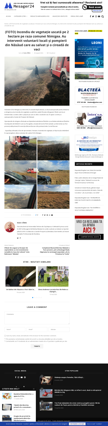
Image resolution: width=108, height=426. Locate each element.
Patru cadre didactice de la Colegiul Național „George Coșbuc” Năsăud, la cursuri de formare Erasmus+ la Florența (89, 180)
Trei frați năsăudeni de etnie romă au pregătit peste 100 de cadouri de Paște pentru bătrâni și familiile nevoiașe (77, 404)
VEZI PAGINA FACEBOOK (89, 107)
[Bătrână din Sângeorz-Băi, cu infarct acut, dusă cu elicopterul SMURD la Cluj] (46, 393)
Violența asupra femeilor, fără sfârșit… (69, 377)
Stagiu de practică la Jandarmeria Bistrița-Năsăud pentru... (22, 418)
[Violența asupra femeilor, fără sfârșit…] (46, 380)
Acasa (8, 16)
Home (6, 24)
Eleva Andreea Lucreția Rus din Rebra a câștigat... (53, 290)
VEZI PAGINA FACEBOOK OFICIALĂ (89, 81)
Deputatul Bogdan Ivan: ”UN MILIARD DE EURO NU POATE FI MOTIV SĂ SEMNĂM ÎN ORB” (87, 200)
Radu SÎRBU (27, 53)
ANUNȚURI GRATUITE (60, 16)
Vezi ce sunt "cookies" (94, 424)
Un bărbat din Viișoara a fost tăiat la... (20, 289)
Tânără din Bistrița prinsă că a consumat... (23, 406)
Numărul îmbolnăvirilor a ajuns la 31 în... (23, 395)
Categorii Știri (20, 16)
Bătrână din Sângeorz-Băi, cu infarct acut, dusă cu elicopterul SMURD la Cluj (78, 391)
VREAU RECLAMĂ (77, 16)
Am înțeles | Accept (77, 424)
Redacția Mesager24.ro (39, 16)
